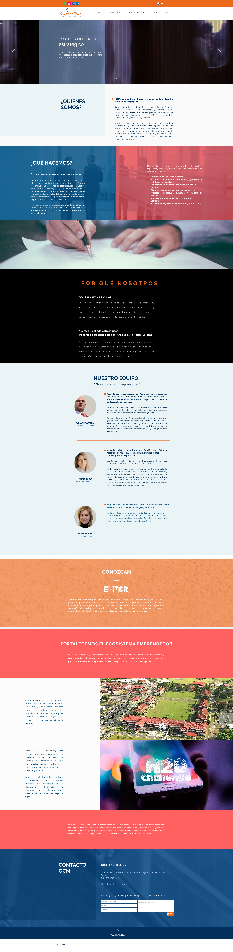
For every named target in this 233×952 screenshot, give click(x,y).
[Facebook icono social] (73, 3)
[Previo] (13, 52)
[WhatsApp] (64, 3)
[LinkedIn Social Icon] (77, 3)
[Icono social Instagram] (69, 3)
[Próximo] (219, 52)
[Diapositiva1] (114, 78)
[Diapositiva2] (116, 78)
